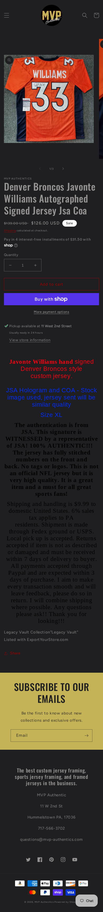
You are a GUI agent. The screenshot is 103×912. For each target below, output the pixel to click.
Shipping (10, 230)
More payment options (51, 312)
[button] (6, 15)
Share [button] (15, 653)
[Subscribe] (86, 735)
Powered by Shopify (66, 902)
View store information (29, 340)
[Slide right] (63, 168)
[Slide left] (40, 168)
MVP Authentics (44, 902)
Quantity (11, 255)
